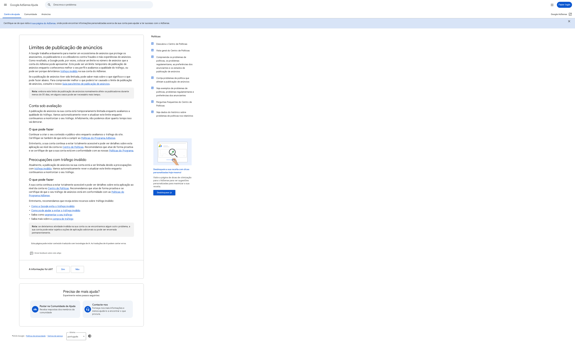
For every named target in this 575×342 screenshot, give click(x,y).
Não (77, 269)
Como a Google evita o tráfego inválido (53, 206)
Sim (63, 269)
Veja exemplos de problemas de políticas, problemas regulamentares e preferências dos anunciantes (175, 92)
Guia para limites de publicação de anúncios (85, 83)
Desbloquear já (164, 192)
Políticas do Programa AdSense (98, 138)
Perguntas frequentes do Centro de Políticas (174, 104)
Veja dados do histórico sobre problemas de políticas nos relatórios (174, 114)
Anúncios (46, 14)
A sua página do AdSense (43, 23)
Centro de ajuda (12, 14)
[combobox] (103, 4)
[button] (5, 4)
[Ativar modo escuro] (89, 336)
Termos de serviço (55, 336)
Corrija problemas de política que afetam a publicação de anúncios (172, 80)
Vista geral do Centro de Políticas (173, 50)
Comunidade (30, 14)
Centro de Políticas (73, 147)
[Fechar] (569, 21)
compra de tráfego (62, 218)
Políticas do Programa (121, 150)
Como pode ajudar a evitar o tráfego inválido (55, 210)
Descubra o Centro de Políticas (171, 44)
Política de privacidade (36, 336)
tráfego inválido (69, 71)
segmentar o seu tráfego (58, 214)
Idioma (72, 332)
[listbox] (76, 336)
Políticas (156, 36)
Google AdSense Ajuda (24, 5)
